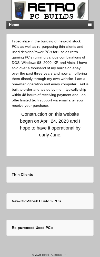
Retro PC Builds (52, 254)
